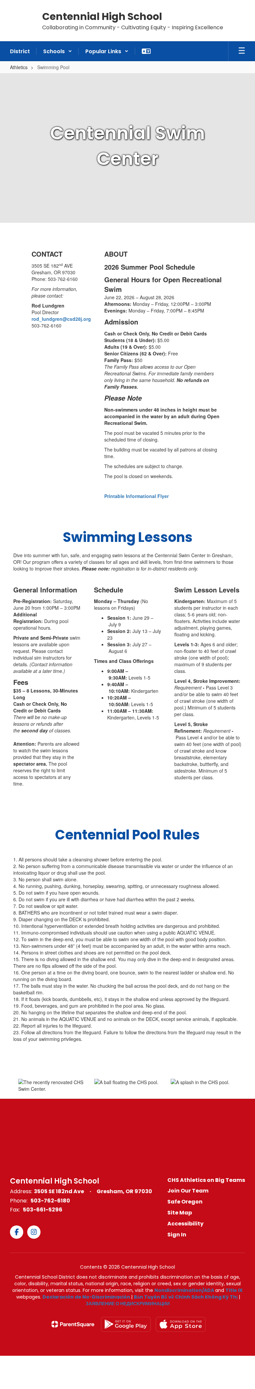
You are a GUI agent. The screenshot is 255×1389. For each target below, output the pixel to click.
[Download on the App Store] (181, 1324)
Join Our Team (188, 1191)
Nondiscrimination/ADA (184, 1290)
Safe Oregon (185, 1201)
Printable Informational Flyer (136, 496)
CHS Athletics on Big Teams (206, 1180)
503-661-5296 (42, 1209)
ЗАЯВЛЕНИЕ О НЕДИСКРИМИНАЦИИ (128, 1303)
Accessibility (185, 1223)
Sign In (176, 1234)
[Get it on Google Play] (126, 1324)
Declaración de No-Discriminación (86, 1297)
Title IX (234, 1290)
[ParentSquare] (73, 1324)
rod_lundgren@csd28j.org (61, 319)
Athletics (19, 67)
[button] (58, 51)
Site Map (179, 1212)
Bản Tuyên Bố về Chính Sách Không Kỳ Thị (186, 1297)
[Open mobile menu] (241, 51)
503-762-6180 (50, 1200)
